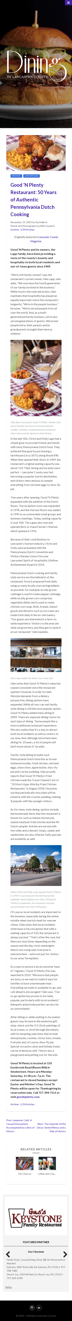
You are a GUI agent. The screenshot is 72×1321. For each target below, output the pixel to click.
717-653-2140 (15, 1278)
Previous (8, 1253)
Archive (16, 176)
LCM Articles (31, 176)
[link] (36, 1307)
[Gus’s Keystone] (36, 1217)
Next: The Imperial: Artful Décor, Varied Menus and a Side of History (51, 1127)
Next (63, 1253)
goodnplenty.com (28, 1096)
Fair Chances (24, 1173)
